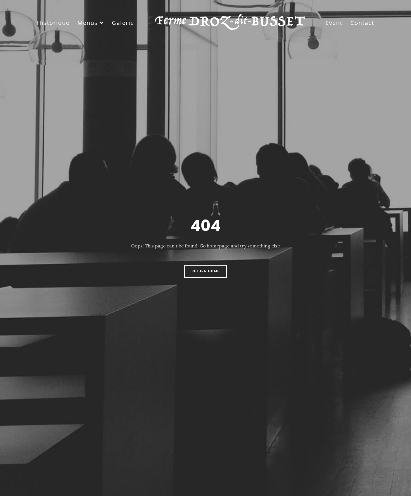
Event (333, 23)
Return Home (205, 271)
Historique (53, 23)
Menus (87, 23)
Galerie (123, 23)
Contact (362, 23)
